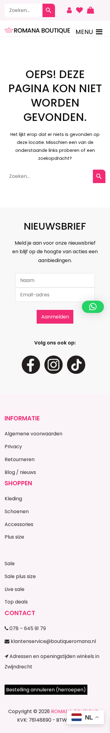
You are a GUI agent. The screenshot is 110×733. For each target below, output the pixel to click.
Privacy (13, 446)
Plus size (14, 536)
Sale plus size (20, 576)
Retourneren (20, 459)
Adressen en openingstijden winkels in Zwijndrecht (52, 661)
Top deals (16, 601)
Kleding (13, 498)
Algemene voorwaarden (33, 433)
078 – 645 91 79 (27, 628)
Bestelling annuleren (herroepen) (46, 689)
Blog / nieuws (20, 472)
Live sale (14, 589)
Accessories (19, 524)
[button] (84, 31)
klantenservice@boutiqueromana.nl (52, 641)
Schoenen (17, 511)
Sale (10, 563)
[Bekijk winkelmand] (90, 10)
